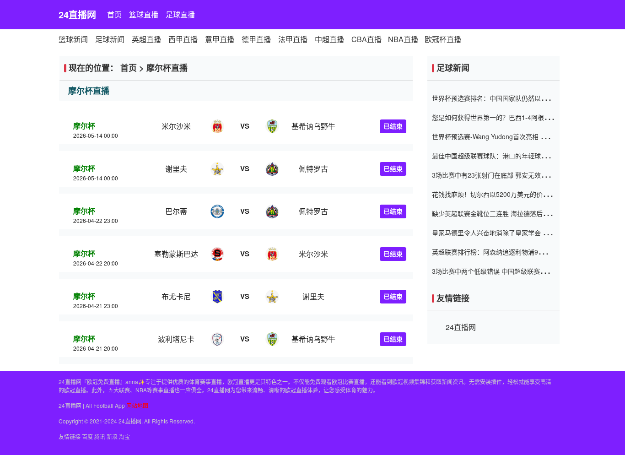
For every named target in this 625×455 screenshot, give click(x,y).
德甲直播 (256, 39)
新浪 (112, 436)
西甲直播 (183, 39)
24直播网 (77, 14)
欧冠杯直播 (443, 39)
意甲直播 (219, 39)
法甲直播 (292, 39)
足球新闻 (109, 39)
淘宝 (124, 436)
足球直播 (180, 14)
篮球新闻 (73, 39)
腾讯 (99, 436)
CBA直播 (366, 39)
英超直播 (146, 39)
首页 (114, 14)
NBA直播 (403, 39)
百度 (87, 436)
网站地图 (137, 405)
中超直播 (329, 39)
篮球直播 (143, 14)
